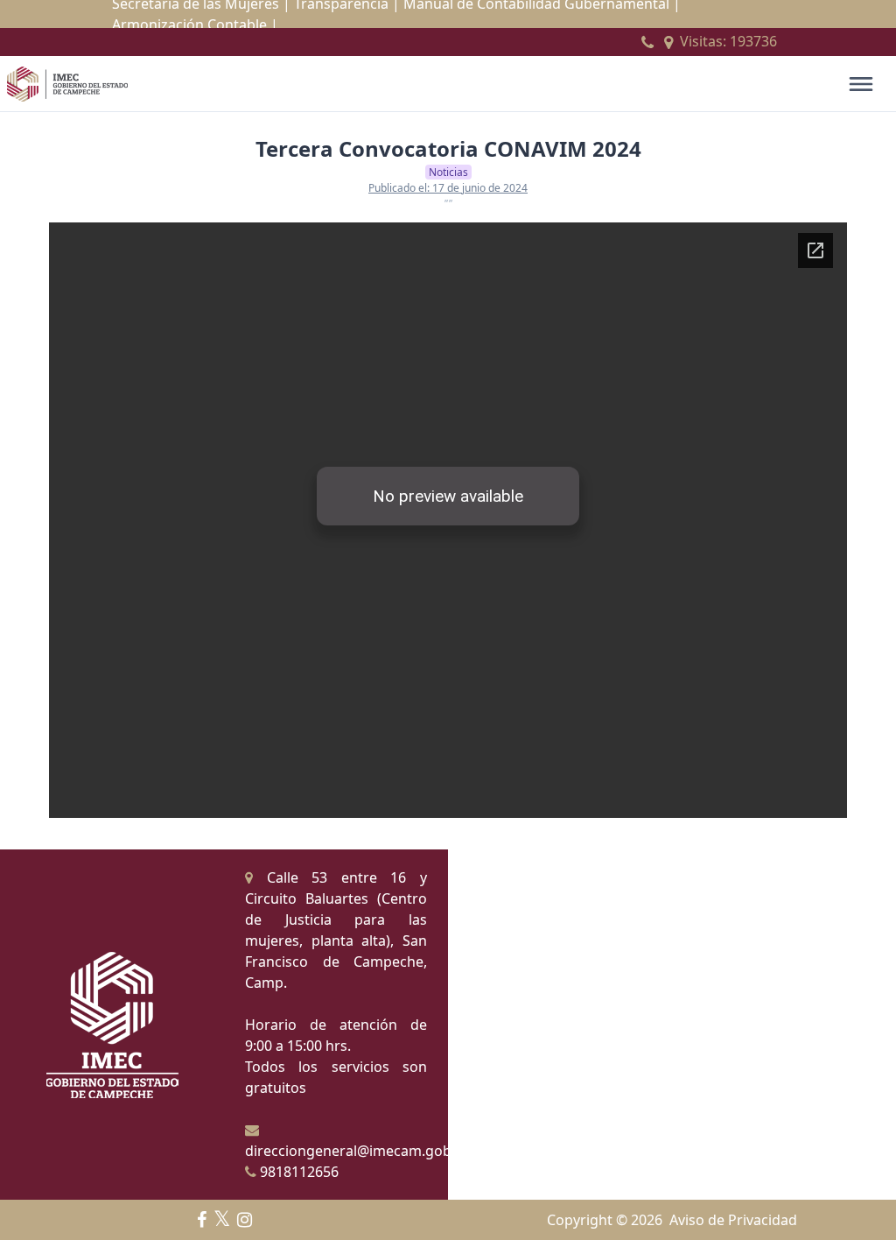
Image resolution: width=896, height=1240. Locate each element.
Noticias (448, 172)
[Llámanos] (647, 42)
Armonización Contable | (195, 24)
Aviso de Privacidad (733, 1219)
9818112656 (297, 1171)
